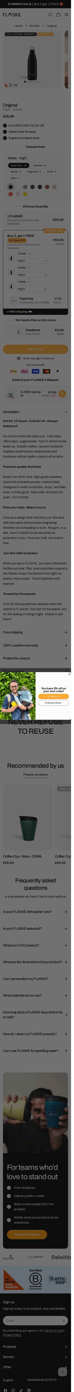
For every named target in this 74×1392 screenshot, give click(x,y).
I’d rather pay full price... (53, 703)
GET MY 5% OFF (53, 696)
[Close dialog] (69, 674)
